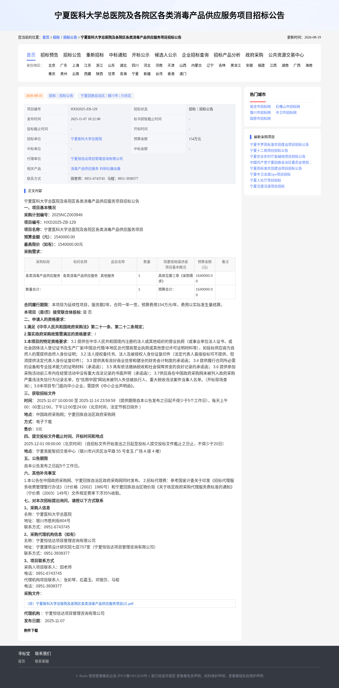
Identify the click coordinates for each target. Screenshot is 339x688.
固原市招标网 (260, 118)
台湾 (159, 74)
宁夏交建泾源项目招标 (267, 186)
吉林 (222, 65)
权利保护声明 (214, 676)
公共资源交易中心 (286, 55)
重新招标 (95, 55)
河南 (159, 65)
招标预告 (49, 55)
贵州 (63, 74)
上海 (75, 65)
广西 (297, 65)
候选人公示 (166, 55)
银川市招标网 (260, 112)
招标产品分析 (227, 55)
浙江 (99, 65)
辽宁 (210, 65)
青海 (123, 74)
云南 (75, 74)
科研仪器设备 (110, 169)
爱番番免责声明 (188, 676)
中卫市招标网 (286, 112)
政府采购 (254, 55)
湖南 (285, 65)
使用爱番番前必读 (103, 676)
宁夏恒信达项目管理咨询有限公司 (97, 159)
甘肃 (111, 74)
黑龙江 (236, 65)
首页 (45, 37)
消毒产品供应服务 (85, 169)
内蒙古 (196, 65)
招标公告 (72, 55)
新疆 (147, 74)
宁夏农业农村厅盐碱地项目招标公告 (277, 156)
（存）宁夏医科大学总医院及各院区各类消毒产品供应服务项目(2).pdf (79, 604)
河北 (147, 65)
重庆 (51, 74)
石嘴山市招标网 (288, 107)
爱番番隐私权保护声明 (246, 676)
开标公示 (141, 55)
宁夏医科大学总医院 (86, 139)
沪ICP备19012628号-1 (134, 676)
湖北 (123, 65)
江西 (273, 65)
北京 (51, 65)
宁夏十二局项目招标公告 (269, 150)
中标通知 (118, 55)
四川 (135, 65)
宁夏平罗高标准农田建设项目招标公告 (279, 144)
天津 (171, 65)
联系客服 (42, 661)
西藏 (87, 74)
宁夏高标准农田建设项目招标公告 (276, 168)
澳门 (182, 74)
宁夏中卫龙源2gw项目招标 (270, 174)
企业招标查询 (195, 55)
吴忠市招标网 (260, 107)
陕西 (99, 74)
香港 (171, 74)
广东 (63, 65)
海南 (308, 65)
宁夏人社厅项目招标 (265, 180)
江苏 (87, 65)
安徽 (249, 65)
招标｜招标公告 (65, 37)
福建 (261, 65)
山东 (111, 65)
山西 (182, 65)
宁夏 (135, 74)
